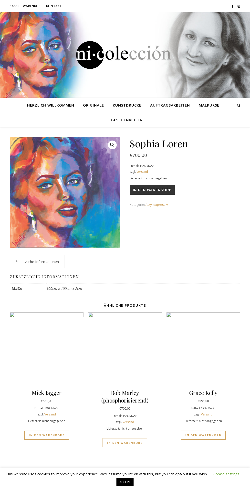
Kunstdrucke (127, 105)
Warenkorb (33, 6)
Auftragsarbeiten (170, 105)
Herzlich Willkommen (50, 105)
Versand (142, 172)
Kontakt (54, 6)
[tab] (37, 261)
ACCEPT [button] (125, 482)
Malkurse (209, 105)
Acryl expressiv (157, 204)
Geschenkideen (127, 119)
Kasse (15, 6)
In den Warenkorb (152, 190)
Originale (93, 105)
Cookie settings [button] (226, 473)
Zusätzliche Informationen (37, 261)
